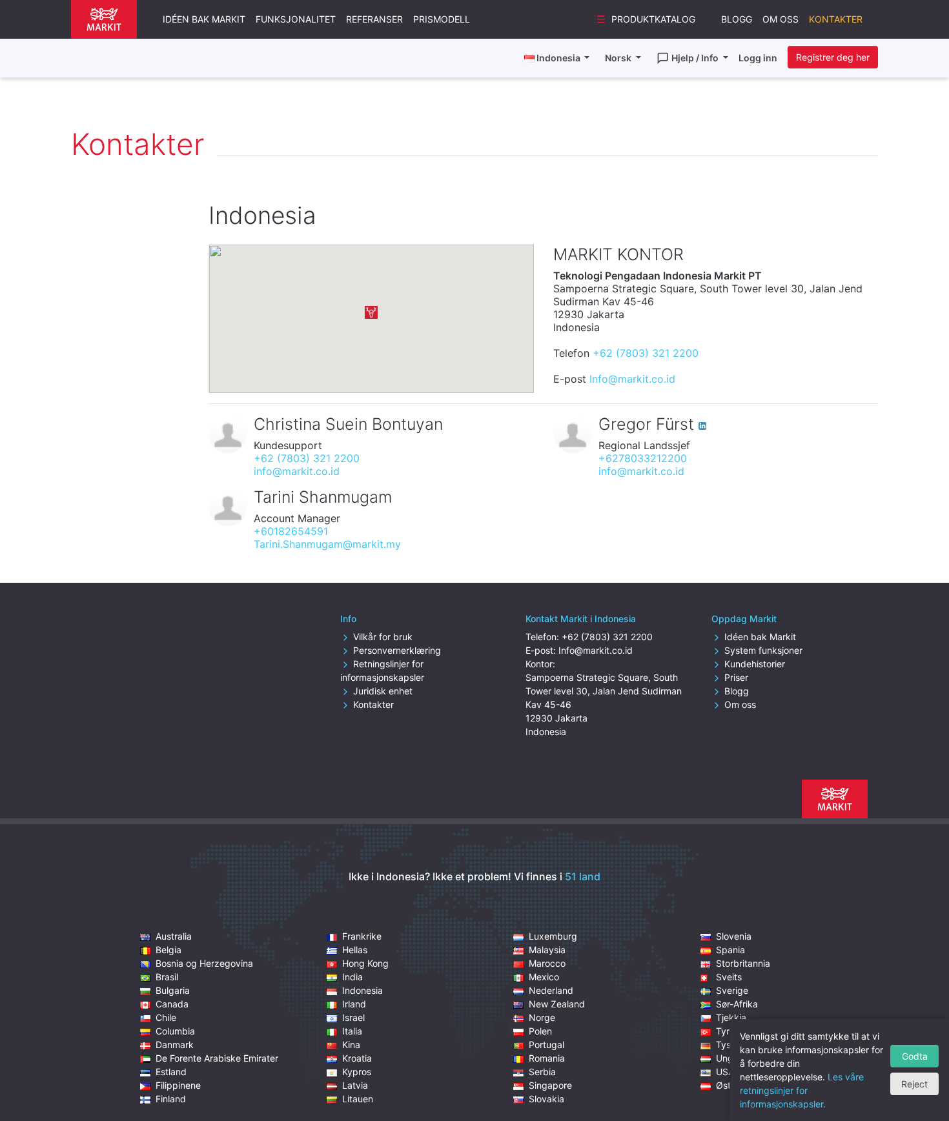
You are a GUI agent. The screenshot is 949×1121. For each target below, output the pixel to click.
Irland (354, 1003)
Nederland (551, 990)
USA (725, 1071)
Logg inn (758, 57)
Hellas (354, 949)
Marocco (547, 963)
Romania (547, 1058)
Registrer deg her (833, 57)
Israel (353, 1017)
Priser (736, 677)
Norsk (619, 57)
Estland (171, 1071)
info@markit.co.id (297, 471)
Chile (166, 1017)
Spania (730, 949)
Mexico (544, 976)
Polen (540, 1030)
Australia (174, 936)
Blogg (736, 19)
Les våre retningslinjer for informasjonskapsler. (802, 1090)
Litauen (357, 1098)
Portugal (546, 1044)
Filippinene (178, 1085)
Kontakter (835, 19)
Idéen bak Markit (204, 19)
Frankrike (362, 936)
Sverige (732, 990)
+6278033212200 (642, 458)
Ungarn (731, 1058)
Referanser (374, 19)
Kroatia (357, 1058)
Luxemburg (553, 936)
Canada (172, 1003)
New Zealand (557, 1003)
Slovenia (733, 936)
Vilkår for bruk (383, 636)
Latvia (355, 1085)
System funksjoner (763, 650)
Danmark (175, 1044)
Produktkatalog (653, 19)
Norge (542, 1017)
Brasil (167, 976)
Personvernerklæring (397, 650)
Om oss (780, 19)
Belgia (168, 949)
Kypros (356, 1071)
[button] (371, 312)
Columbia (175, 1030)
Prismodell (441, 19)
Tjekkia (731, 1017)
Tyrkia (729, 1030)
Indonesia (362, 990)
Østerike (733, 1085)
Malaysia (547, 949)
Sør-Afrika (737, 1003)
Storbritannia (743, 963)
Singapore (550, 1085)
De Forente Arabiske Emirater (217, 1058)
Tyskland (735, 1044)
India (352, 976)
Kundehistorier (754, 663)
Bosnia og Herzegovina (204, 963)
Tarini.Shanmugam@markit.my (327, 544)
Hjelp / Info (695, 57)
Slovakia (546, 1098)
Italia (352, 1030)
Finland (171, 1098)
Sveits (729, 976)
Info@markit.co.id (632, 378)
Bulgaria (173, 990)
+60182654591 (291, 531)
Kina (351, 1044)
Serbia (542, 1071)
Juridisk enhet (383, 690)
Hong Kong (365, 963)
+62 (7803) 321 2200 (646, 353)
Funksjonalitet (296, 19)
